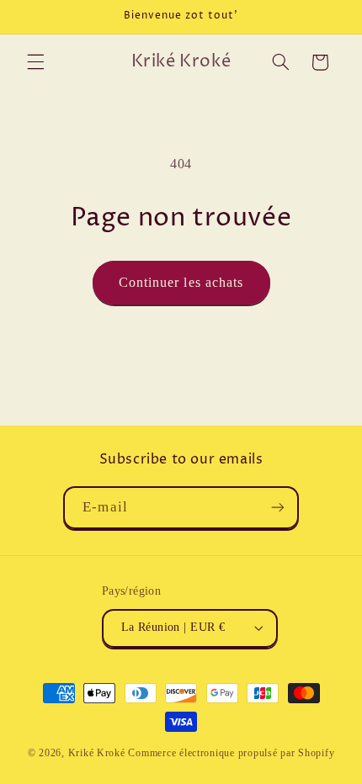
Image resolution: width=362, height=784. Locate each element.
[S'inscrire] (277, 507)
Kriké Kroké (96, 753)
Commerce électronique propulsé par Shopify (231, 753)
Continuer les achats (181, 282)
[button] (35, 62)
